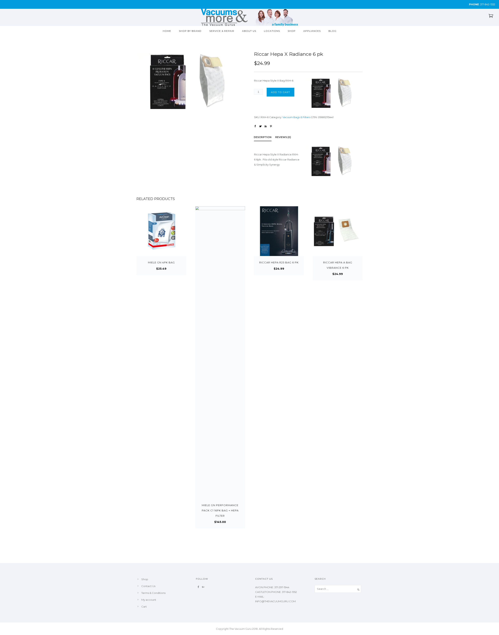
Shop (292, 30)
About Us (249, 30)
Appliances (312, 30)
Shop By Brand (190, 30)
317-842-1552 (487, 4)
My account (148, 599)
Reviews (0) (283, 137)
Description (263, 137)
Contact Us (148, 586)
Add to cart (280, 92)
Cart (144, 606)
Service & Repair (221, 30)
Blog (332, 30)
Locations (272, 30)
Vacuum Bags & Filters (296, 117)
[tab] (264, 138)
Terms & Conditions (153, 592)
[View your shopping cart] (491, 16)
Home (167, 30)
